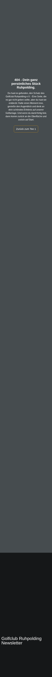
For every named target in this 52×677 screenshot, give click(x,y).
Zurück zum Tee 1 (26, 129)
